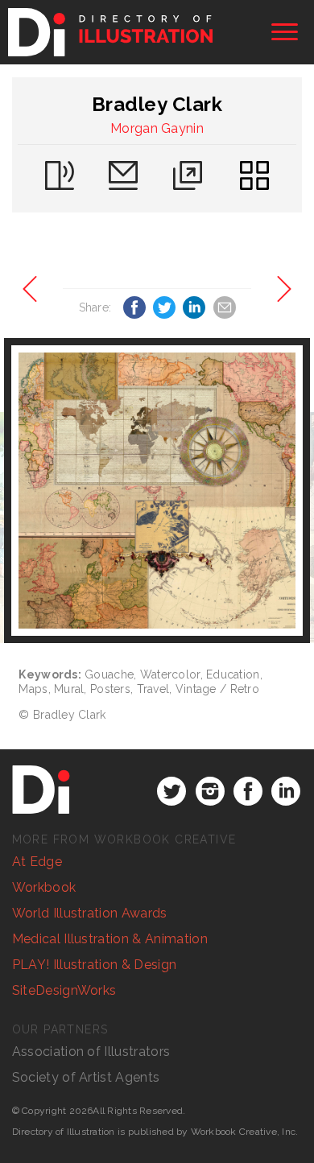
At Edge (37, 861)
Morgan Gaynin (157, 128)
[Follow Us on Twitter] (171, 791)
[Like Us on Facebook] (247, 791)
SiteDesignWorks (64, 990)
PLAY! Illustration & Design (94, 964)
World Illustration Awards (89, 913)
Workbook (44, 887)
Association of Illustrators (91, 1051)
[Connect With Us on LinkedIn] (285, 791)
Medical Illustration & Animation (110, 938)
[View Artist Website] (157, 491)
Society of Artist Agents (86, 1077)
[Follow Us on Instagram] (210, 791)
